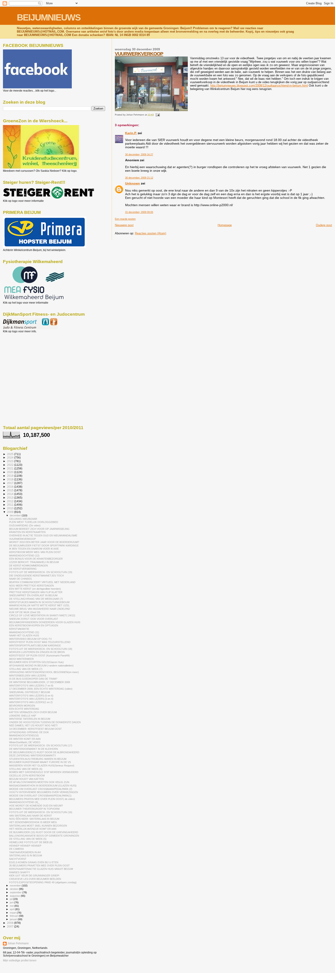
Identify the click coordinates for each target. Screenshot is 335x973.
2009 (10, 511)
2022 (10, 464)
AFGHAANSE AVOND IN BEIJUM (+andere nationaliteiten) (41, 665)
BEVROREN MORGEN (22, 705)
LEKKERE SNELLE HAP (22, 715)
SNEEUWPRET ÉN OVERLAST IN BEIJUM (33, 595)
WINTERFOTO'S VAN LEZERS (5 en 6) (31, 695)
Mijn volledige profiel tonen (19, 960)
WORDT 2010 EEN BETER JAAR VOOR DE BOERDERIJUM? (44, 542)
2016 (10, 486)
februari (14, 915)
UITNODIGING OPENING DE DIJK (29, 732)
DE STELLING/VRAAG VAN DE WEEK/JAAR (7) (36, 598)
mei (12, 905)
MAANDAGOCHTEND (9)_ (24, 802)
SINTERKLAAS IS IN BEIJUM (25, 855)
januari (14, 919)
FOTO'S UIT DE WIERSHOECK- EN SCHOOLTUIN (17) (40, 745)
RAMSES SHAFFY (19, 872)
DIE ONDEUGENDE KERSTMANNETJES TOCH (36, 575)
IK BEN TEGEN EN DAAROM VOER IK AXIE (34, 548)
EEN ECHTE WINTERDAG (24, 708)
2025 (10, 454)
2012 (10, 501)
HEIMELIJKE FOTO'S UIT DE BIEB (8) (30, 842)
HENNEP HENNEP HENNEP (25, 845)
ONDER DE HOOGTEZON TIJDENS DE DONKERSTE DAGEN (45, 722)
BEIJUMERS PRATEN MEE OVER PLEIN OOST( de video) (42, 799)
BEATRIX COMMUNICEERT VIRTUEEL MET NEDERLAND (42, 582)
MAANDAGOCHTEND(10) (24, 735)
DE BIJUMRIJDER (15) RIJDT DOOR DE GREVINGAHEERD (43, 832)
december (16, 515)
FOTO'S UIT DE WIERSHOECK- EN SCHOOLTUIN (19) (40, 572)
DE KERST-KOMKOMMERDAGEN (28, 565)
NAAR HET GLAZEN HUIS (24, 635)
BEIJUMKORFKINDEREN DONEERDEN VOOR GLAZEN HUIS (44, 622)
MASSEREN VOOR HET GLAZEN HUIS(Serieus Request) (41, 765)
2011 (10, 504)
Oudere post (324, 225)
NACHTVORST (17, 859)
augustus (15, 895)
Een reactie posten (125, 219)
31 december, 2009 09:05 (139, 212)
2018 (10, 479)
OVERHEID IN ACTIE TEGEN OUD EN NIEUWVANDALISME (43, 535)
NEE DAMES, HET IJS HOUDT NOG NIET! (33, 725)
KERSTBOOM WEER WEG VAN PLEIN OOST (35, 552)
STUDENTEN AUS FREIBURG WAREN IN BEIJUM (37, 759)
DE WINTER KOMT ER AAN (25, 738)
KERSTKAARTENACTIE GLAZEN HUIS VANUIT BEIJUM (41, 869)
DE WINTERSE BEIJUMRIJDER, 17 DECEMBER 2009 (39, 682)
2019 (10, 475)
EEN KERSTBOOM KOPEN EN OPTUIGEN (33, 625)
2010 (10, 508)
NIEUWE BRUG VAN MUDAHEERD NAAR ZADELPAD (39, 608)
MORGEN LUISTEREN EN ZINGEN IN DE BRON (37, 652)
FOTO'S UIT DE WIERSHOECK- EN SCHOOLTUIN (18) (40, 649)
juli (11, 899)
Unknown (132, 183)
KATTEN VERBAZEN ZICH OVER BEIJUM (33, 712)
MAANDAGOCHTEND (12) (24, 555)
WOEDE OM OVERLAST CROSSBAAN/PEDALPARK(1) (40, 795)
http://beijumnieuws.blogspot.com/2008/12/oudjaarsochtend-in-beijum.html (259, 85)
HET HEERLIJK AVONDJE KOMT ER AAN (32, 828)
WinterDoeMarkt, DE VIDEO (24, 742)
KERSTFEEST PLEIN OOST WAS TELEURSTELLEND (39, 642)
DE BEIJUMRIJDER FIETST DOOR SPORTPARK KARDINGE (44, 545)
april (12, 909)
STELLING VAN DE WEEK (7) (25, 669)
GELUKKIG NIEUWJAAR (23, 518)
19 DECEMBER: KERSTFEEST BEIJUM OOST (35, 728)
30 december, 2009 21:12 (139, 177)
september (16, 892)
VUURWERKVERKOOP (139, 53)
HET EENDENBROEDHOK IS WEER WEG (33, 822)
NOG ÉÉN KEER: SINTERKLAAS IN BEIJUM (34, 818)
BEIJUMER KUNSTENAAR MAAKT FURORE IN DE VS (40, 762)
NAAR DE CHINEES (20, 578)
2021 (10, 468)
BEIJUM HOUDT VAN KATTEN (26, 779)
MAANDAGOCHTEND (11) (24, 632)
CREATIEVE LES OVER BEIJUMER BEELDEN (35, 879)
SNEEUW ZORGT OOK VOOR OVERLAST (33, 618)
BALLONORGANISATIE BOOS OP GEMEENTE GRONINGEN (44, 835)
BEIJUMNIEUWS (48, 17)
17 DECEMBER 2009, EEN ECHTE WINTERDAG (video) (40, 688)
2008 (10, 922)
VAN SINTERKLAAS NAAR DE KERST (30, 815)
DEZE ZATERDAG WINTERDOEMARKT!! (32, 755)
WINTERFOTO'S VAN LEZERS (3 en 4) (31, 698)
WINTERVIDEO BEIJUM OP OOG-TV (30, 639)
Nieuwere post (124, 225)
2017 (10, 482)
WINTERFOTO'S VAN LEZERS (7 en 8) (31, 685)
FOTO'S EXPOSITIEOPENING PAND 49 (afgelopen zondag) (43, 882)
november (16, 885)
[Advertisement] (23, 358)
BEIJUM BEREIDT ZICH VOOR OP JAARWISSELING (39, 528)
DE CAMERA (16, 849)
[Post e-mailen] (157, 114)
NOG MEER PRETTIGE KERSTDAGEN (31, 585)
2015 (10, 490)
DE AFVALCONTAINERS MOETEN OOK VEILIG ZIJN (39, 782)
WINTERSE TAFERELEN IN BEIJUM (29, 718)
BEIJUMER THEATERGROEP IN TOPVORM (34, 808)
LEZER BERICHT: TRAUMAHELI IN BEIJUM (34, 562)
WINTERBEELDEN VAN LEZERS (27, 675)
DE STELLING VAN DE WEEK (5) (27, 838)
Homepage (225, 225)
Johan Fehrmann (18, 943)
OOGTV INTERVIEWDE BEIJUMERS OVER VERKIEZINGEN (43, 792)
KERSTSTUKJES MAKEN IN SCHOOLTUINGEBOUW (39, 602)
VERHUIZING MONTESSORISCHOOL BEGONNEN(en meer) (44, 672)
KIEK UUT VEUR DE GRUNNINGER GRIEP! (34, 875)
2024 (10, 457)
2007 (10, 926)
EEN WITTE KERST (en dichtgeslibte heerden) (35, 588)
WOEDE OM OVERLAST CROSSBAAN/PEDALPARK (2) (40, 789)
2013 (10, 497)
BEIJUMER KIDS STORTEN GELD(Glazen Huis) (36, 662)
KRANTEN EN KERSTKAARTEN (27, 532)
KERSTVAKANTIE (19, 628)
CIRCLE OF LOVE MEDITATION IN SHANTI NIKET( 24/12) (42, 615)
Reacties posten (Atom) (150, 233)
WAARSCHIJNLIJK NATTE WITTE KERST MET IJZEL (39, 605)
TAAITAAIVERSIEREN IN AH (25, 852)
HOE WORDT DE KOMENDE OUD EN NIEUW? (36, 805)
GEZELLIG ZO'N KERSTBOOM (27, 775)
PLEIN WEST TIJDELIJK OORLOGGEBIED (33, 522)
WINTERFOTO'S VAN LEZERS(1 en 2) (31, 702)
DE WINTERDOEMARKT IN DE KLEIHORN (33, 749)
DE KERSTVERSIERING (23, 568)
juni (12, 902)
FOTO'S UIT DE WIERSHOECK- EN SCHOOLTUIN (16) (40, 812)
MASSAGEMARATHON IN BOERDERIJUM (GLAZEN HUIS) (43, 785)
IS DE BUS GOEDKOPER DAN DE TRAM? (33, 678)
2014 (10, 493)
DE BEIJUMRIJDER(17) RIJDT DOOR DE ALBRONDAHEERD (44, 752)
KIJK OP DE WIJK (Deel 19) (24, 612)
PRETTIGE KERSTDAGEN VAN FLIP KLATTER (35, 592)
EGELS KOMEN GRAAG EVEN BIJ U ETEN (33, 862)
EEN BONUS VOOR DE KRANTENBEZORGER (36, 558)
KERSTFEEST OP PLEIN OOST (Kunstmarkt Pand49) (39, 655)
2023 (10, 461)
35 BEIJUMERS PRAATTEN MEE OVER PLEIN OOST (39, 865)
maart (13, 912)
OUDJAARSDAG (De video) (25, 525)
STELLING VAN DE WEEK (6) (25, 769)
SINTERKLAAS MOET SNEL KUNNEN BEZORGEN (38, 825)
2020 (10, 472)
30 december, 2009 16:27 (139, 154)
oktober (14, 889)
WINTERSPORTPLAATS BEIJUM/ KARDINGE (35, 645)
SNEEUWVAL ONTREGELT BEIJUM (29, 692)
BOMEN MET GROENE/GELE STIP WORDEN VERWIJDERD (43, 772)
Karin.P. (131, 133)
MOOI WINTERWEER (21, 659)
